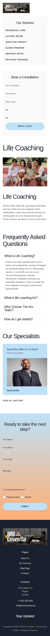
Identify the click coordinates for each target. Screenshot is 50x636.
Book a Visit (25, 126)
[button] (45, 8)
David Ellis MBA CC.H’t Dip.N (22, 349)
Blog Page (25, 568)
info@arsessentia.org (25, 605)
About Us (25, 558)
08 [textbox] (7, 110)
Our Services (25, 563)
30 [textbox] (7, 118)
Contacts (25, 573)
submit (25, 506)
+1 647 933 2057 (25, 601)
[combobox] (25, 110)
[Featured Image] (27, 372)
